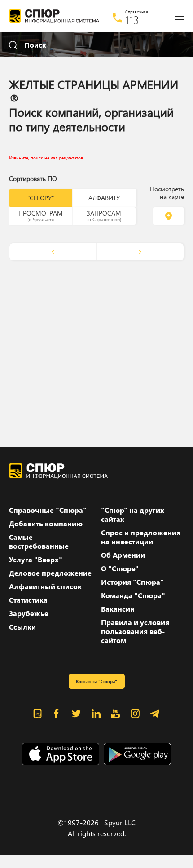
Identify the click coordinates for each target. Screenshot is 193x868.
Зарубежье (28, 613)
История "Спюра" (132, 581)
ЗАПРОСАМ (104, 215)
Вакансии (118, 608)
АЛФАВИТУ (104, 198)
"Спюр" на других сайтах (132, 515)
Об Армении (123, 555)
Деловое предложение (50, 572)
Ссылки (22, 626)
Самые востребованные (39, 542)
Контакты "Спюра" (96, 681)
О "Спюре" (120, 568)
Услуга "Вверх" (35, 559)
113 (132, 19)
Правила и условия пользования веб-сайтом (135, 631)
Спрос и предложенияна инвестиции (140, 537)
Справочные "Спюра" (48, 510)
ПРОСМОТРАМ (40, 215)
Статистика (28, 599)
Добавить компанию (46, 523)
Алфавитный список (45, 586)
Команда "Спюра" (133, 595)
